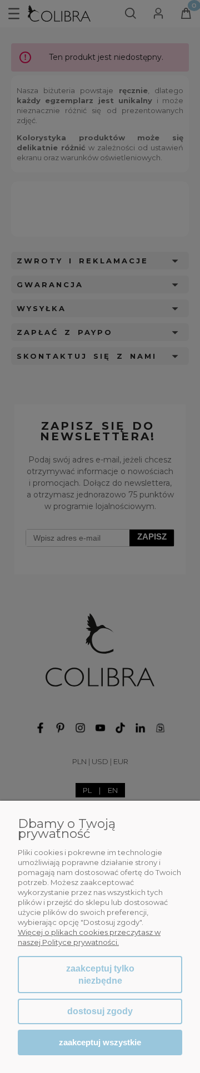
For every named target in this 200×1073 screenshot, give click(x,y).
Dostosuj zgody (100, 1011)
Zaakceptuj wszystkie (100, 1042)
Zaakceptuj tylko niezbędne (100, 974)
